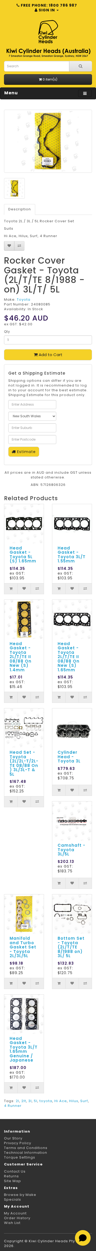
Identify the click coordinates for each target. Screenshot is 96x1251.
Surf (84, 1100)
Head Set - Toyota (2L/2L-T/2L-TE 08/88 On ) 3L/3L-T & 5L (24, 763)
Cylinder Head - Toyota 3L (69, 756)
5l (35, 1100)
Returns (11, 1176)
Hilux (73, 1100)
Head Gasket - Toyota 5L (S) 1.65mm (23, 554)
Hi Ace (60, 1100)
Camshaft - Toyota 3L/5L (71, 849)
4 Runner (13, 1105)
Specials (12, 1199)
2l (17, 1100)
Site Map (12, 1180)
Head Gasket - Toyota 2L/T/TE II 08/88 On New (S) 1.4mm (20, 657)
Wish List (12, 1222)
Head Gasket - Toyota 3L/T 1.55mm (72, 554)
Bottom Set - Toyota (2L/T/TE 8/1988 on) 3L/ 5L (71, 947)
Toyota (23, 299)
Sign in (47, 10)
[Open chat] (83, 1238)
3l (30, 1100)
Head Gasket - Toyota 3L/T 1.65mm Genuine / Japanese (24, 1049)
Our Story (13, 1138)
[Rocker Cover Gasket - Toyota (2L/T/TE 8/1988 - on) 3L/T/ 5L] (48, 141)
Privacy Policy (17, 1143)
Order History (17, 1218)
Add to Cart (50, 354)
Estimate (26, 451)
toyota (45, 1100)
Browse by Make (20, 1194)
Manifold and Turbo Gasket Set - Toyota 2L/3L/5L (23, 947)
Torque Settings (19, 1157)
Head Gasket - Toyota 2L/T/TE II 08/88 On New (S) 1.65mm (68, 657)
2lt (23, 1100)
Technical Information (25, 1152)
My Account (15, 1213)
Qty (7, 331)
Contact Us (15, 1171)
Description (19, 209)
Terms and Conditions (25, 1147)
